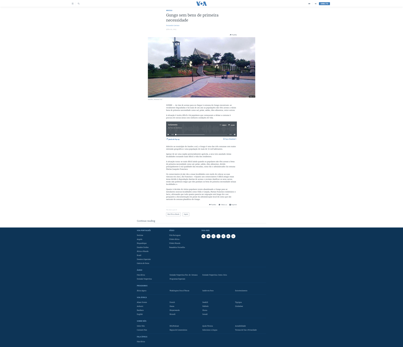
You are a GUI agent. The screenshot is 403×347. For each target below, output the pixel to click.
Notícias (140, 235)
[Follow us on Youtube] (208, 236)
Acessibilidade (240, 326)
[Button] (233, 35)
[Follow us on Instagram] (213, 236)
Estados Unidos (143, 247)
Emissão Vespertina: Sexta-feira (214, 275)
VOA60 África (174, 239)
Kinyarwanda (175, 310)
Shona (204, 310)
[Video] (309, 3)
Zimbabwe (239, 306)
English (140, 314)
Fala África (141, 275)
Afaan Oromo (142, 302)
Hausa (172, 306)
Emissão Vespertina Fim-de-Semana (184, 275)
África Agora (141, 291)
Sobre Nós (141, 326)
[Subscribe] (228, 236)
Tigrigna (238, 302)
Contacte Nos (142, 330)
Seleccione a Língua (209, 330)
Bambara (140, 310)
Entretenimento (241, 291)
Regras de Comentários (178, 330)
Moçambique (142, 243)
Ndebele (205, 306)
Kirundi (172, 314)
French (172, 302)
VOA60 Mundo (174, 243)
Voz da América (176, 128)
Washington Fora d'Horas (179, 291)
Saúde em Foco (208, 291)
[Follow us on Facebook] (203, 236)
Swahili (205, 302)
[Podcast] (223, 236)
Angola (169, 10)
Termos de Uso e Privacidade (246, 330)
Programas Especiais (177, 279)
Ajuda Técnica (207, 326)
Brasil (139, 255)
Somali (205, 314)
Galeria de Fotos (143, 263)
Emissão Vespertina (144, 279)
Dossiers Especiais (144, 259)
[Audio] (316, 3)
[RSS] (233, 236)
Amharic (140, 306)
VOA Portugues (175, 235)
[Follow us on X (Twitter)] (218, 236)
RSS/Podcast (174, 326)
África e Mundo (143, 251)
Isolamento (172, 125)
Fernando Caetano (172, 25)
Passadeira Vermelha (177, 247)
